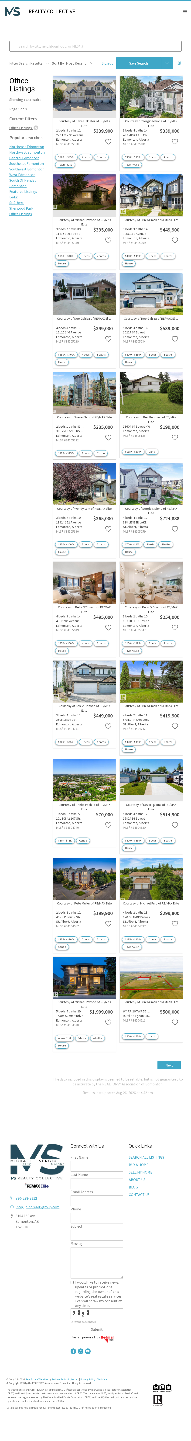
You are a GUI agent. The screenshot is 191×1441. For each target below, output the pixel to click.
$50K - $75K (65, 840)
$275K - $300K (133, 939)
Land (152, 451)
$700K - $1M (132, 544)
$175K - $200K (133, 451)
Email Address (82, 1191)
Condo (101, 453)
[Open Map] (179, 63)
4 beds (85, 354)
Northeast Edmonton (26, 146)
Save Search (138, 63)
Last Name (79, 1174)
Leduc (13, 197)
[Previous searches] (167, 63)
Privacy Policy (87, 1379)
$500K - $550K (133, 354)
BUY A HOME (139, 1164)
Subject (76, 1226)
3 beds (152, 157)
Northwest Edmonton (27, 152)
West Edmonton (22, 174)
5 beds (152, 354)
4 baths (168, 157)
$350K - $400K (66, 256)
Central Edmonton (24, 158)
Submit (97, 1329)
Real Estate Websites (37, 1379)
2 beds (85, 157)
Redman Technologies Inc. (65, 1379)
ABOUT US (137, 1179)
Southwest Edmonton (26, 169)
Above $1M (64, 1038)
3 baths (101, 157)
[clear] (36, 127)
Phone (76, 1209)
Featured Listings (23, 191)
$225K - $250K (66, 453)
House (62, 263)
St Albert (16, 202)
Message (77, 1243)
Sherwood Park (21, 208)
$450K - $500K (66, 643)
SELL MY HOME (140, 1172)
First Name (79, 1157)
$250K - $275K (133, 643)
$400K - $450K (133, 256)
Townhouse (65, 164)
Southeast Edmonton (26, 163)
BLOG (133, 1187)
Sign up (107, 63)
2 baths (101, 256)
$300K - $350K (66, 157)
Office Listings (20, 213)
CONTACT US (139, 1194)
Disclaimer (102, 1379)
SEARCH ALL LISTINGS (146, 1157)
